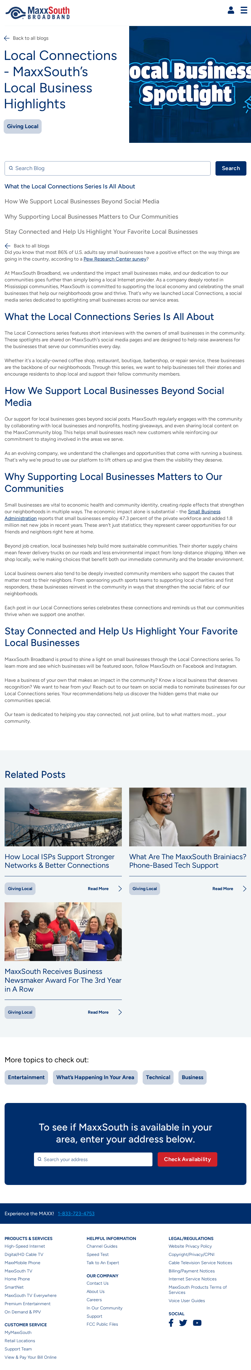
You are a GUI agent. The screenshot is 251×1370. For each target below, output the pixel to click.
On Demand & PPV (23, 1312)
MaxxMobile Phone (22, 1262)
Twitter (183, 1323)
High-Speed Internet (25, 1246)
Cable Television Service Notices (200, 1262)
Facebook (171, 1323)
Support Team (18, 1349)
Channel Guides (102, 1246)
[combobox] (93, 1159)
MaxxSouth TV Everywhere (31, 1295)
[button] (231, 10)
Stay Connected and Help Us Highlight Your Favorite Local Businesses (101, 231)
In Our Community (104, 1308)
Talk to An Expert (103, 1262)
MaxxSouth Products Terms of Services (198, 1290)
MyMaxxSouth (18, 1332)
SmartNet (14, 1287)
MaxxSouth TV (18, 1271)
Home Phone (17, 1279)
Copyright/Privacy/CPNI (192, 1254)
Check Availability (187, 1159)
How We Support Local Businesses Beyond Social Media (82, 201)
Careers (94, 1299)
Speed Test (98, 1254)
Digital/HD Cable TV (24, 1254)
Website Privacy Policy (190, 1246)
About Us (96, 1291)
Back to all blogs (30, 38)
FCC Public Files (102, 1324)
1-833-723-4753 (76, 1213)
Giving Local (22, 126)
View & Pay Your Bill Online (31, 1357)
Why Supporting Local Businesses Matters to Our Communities (91, 216)
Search (231, 168)
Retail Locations (20, 1340)
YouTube (197, 1323)
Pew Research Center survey (115, 259)
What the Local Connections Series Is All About (70, 186)
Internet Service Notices (193, 1279)
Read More (98, 888)
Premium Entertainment (28, 1303)
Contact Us (98, 1283)
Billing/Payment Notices (192, 1271)
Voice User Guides (187, 1300)
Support (94, 1316)
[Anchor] (217, 316)
